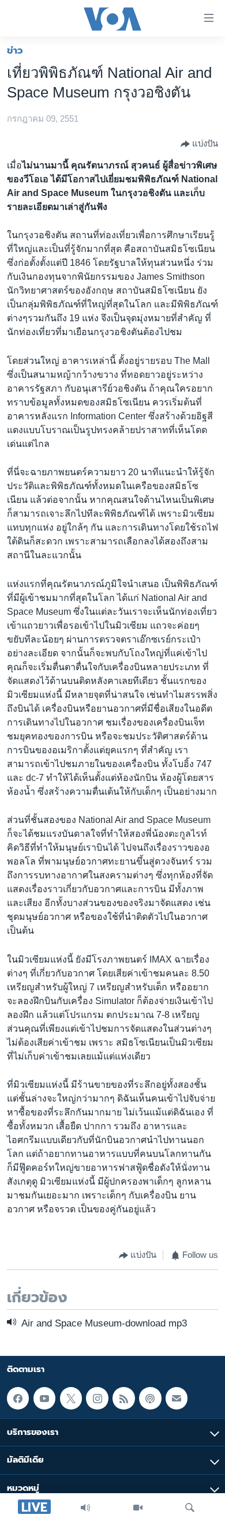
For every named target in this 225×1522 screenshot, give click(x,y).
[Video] (138, 1507)
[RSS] (123, 1399)
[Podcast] (150, 1399)
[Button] (199, 144)
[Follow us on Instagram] (97, 1399)
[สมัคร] (176, 1399)
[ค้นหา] (189, 1507)
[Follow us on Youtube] (44, 1399)
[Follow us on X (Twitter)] (71, 1399)
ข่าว (15, 50)
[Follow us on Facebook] (18, 1399)
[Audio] (85, 1507)
